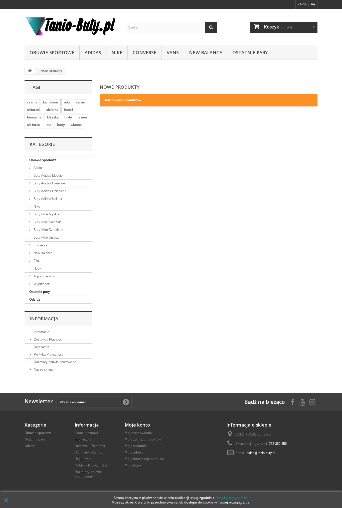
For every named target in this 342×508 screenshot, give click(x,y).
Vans (173, 52)
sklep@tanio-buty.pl (261, 453)
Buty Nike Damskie (47, 222)
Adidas (93, 52)
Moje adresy (134, 452)
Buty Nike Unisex (46, 237)
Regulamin (41, 347)
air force (33, 125)
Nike (116, 52)
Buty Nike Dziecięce (48, 230)
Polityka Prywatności (48, 354)
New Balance (205, 52)
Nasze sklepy (43, 369)
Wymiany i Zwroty (88, 452)
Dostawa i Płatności (48, 339)
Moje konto (137, 425)
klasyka (53, 117)
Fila (36, 261)
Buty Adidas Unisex (47, 199)
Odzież (34, 299)
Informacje (41, 332)
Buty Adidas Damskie (49, 183)
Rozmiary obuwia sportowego (54, 362)
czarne (32, 102)
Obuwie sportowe (52, 52)
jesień (82, 117)
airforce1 (34, 110)
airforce (52, 110)
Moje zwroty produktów (143, 439)
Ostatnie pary (250, 52)
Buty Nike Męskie (46, 214)
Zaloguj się (306, 4)
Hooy (37, 268)
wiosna (76, 125)
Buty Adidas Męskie (48, 175)
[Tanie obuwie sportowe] (71, 26)
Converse (144, 52)
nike (67, 102)
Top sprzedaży (44, 276)
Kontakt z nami (86, 433)
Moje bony (133, 465)
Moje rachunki (136, 446)
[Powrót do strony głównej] (30, 71)
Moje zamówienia (138, 433)
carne (80, 102)
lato (48, 125)
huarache (34, 117)
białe (68, 117)
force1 (68, 110)
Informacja (44, 319)
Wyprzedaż (41, 284)
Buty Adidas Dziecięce (49, 191)
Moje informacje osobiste (144, 459)
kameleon (50, 102)
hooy (61, 125)
